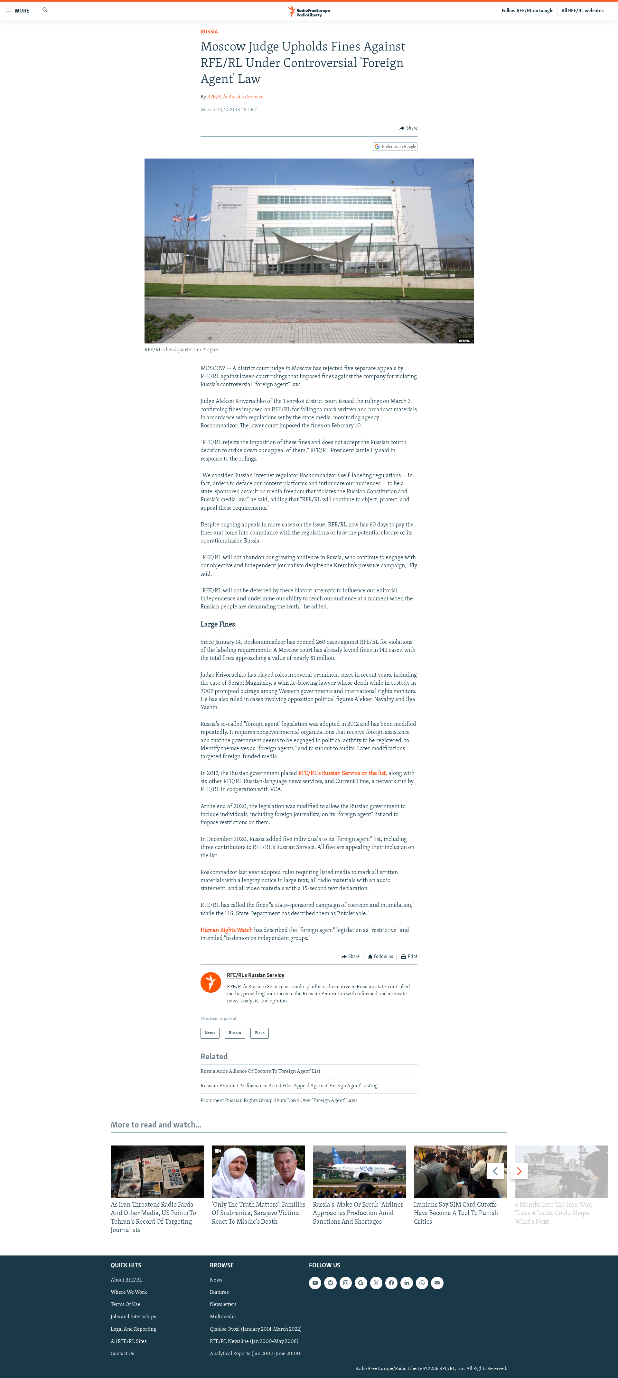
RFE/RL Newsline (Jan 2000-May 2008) (254, 1341)
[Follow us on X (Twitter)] (376, 1283)
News (216, 1280)
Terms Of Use (125, 1304)
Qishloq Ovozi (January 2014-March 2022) (256, 1329)
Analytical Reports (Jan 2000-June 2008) (255, 1353)
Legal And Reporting (133, 1329)
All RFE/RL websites (583, 11)
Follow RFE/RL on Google (528, 11)
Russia (209, 32)
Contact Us (122, 1353)
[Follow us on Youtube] (315, 1283)
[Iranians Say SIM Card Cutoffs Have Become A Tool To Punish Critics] (460, 1171)
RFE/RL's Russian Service (235, 97)
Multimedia (223, 1316)
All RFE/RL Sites (129, 1341)
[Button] (408, 128)
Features (219, 1292)
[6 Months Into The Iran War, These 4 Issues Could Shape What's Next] (561, 1171)
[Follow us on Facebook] (391, 1283)
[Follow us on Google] (361, 1283)
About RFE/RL (126, 1280)
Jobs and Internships (133, 1316)
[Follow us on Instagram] (346, 1283)
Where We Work (129, 1292)
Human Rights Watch (227, 931)
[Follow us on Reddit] (330, 1283)
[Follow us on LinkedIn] (406, 1283)
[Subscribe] (437, 1283)
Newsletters (223, 1304)
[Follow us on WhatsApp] (422, 1283)
